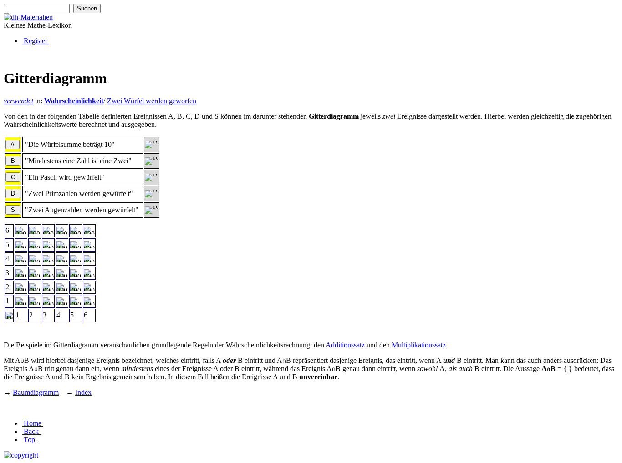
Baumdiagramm (36, 392)
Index (83, 392)
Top (29, 439)
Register (35, 41)
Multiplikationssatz (419, 345)
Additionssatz (345, 345)
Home (32, 423)
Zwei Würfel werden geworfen (151, 101)
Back (31, 431)
